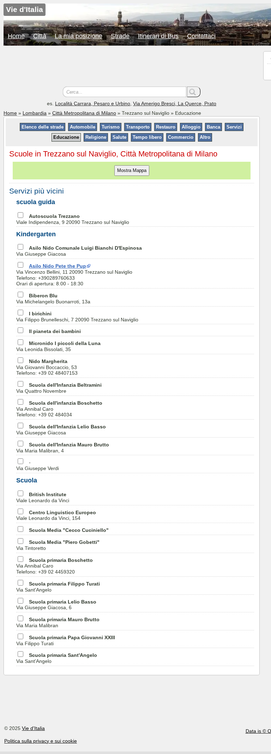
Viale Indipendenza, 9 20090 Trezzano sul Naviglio (72, 219)
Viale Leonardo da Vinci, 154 (56, 515)
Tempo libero (147, 137)
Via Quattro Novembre (59, 388)
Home (16, 36)
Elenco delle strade (43, 127)
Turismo (111, 127)
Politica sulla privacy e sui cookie (40, 741)
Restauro (165, 127)
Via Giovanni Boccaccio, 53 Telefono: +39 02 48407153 (47, 367)
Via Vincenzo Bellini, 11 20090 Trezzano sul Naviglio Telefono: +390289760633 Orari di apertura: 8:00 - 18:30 (74, 274)
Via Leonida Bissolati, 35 (58, 346)
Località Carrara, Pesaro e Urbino (92, 103)
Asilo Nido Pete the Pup (57, 266)
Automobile (82, 127)
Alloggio (191, 127)
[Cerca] (193, 92)
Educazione (66, 137)
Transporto (138, 127)
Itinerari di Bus (158, 36)
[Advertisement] (132, 67)
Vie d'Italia (33, 728)
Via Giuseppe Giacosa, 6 (56, 605)
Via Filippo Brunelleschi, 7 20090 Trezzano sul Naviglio (77, 316)
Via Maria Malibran (58, 622)
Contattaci (201, 36)
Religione (95, 137)
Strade (120, 36)
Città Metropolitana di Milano (84, 113)
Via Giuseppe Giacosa (61, 429)
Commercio (180, 137)
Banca (213, 127)
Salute (119, 137)
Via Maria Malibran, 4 (62, 447)
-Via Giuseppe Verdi (37, 465)
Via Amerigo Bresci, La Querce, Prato (174, 103)
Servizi (234, 127)
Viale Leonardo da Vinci (42, 497)
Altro (205, 137)
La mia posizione (78, 36)
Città (39, 36)
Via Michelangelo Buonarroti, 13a (53, 298)
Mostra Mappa (131, 170)
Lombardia (35, 113)
